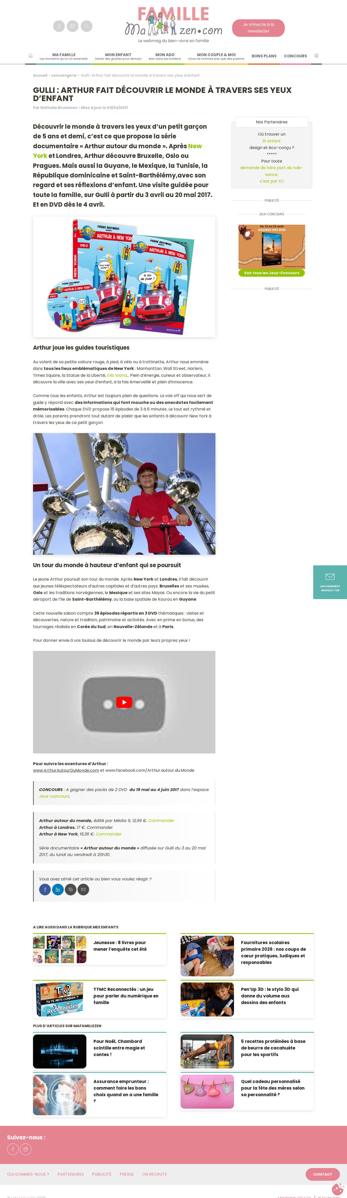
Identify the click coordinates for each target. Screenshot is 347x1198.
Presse (127, 1174)
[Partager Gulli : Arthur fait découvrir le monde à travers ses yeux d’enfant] (45, 889)
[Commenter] (70, 889)
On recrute (154, 1174)
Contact (322, 1174)
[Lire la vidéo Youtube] (124, 702)
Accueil (40, 75)
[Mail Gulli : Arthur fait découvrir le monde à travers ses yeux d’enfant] (83, 889)
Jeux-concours (54, 796)
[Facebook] (59, 26)
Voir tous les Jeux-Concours (271, 272)
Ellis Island (117, 375)
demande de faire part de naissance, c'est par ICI (271, 174)
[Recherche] (86, 26)
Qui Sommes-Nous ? (28, 1174)
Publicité (102, 1174)
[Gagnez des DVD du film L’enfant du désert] (272, 247)
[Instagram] (72, 26)
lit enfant (272, 141)
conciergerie (64, 75)
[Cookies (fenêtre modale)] (338, 1189)
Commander (161, 821)
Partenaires (70, 1174)
